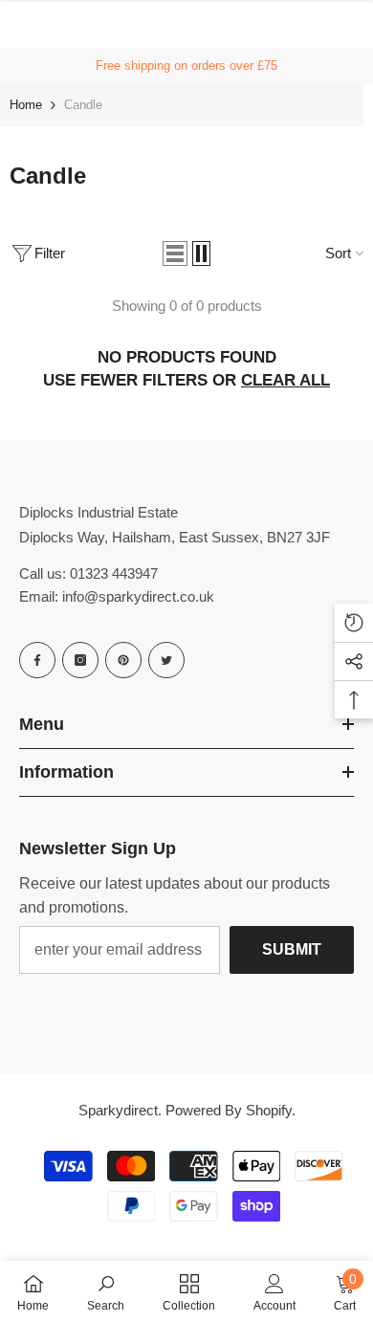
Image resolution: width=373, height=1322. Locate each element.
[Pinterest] (123, 660)
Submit (291, 949)
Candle (83, 105)
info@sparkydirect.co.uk (138, 596)
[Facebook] (37, 660)
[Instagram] (80, 660)
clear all (285, 380)
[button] (175, 253)
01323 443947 (114, 573)
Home (26, 105)
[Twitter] (166, 660)
